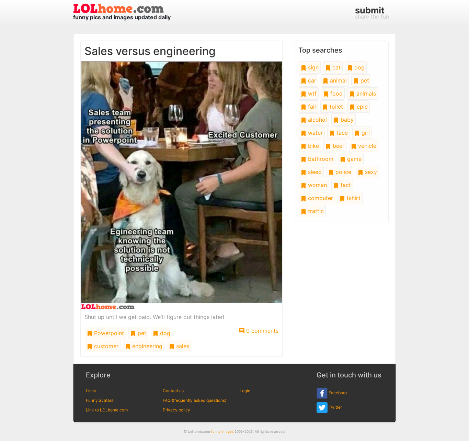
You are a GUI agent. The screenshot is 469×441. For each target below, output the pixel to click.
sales (181, 346)
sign (312, 67)
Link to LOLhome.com (107, 409)
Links (91, 390)
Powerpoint (108, 333)
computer (319, 198)
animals (365, 93)
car (311, 80)
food (336, 93)
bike (312, 145)
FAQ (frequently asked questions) (194, 400)
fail (311, 106)
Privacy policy (176, 409)
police (342, 171)
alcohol (316, 119)
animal (337, 80)
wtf (311, 93)
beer (337, 145)
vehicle (366, 145)
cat (336, 67)
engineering (146, 346)
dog (164, 333)
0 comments (261, 330)
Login (245, 390)
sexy (370, 171)
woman (316, 184)
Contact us (173, 390)
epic (361, 106)
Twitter (335, 407)
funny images (222, 431)
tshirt (353, 198)
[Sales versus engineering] (181, 184)
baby (346, 119)
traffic (315, 211)
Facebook (338, 392)
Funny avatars (99, 400)
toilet (335, 106)
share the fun (372, 12)
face (341, 132)
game (353, 158)
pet (141, 333)
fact (345, 184)
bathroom (319, 158)
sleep (314, 171)
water (314, 132)
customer (105, 346)
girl (365, 132)
